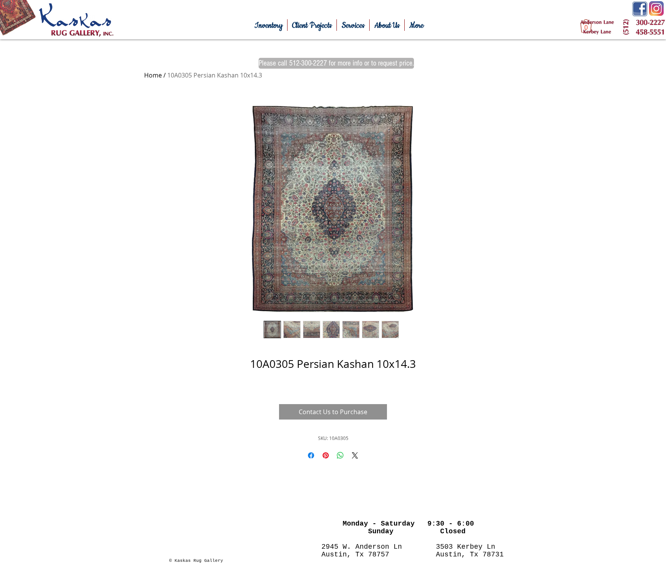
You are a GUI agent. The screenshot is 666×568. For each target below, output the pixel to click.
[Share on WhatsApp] (340, 455)
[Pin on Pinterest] (325, 455)
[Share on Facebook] (311, 455)
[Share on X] (355, 455)
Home (153, 75)
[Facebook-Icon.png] (640, 9)
